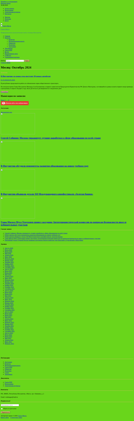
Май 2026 (8, 253)
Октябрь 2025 (9, 266)
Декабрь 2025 (9, 262)
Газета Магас (5, 29)
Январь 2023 (9, 324)
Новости (7, 38)
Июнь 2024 (8, 294)
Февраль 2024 (9, 301)
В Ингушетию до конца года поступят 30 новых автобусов (26, 76)
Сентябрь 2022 (10, 331)
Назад (3, 100)
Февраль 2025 (9, 280)
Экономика (8, 374)
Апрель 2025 (9, 276)
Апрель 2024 (9, 297)
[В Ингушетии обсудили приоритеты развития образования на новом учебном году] (18, 162)
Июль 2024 (8, 292)
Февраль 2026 (9, 259)
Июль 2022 (8, 335)
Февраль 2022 (9, 343)
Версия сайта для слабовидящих (16, 103)
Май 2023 (8, 317)
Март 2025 (8, 278)
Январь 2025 (9, 282)
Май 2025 (8, 274)
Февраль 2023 (9, 322)
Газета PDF (8, 50)
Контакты (8, 14)
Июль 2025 (8, 271)
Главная (7, 36)
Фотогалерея (9, 10)
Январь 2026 (9, 260)
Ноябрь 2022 (9, 328)
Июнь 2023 (8, 315)
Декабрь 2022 (9, 326)
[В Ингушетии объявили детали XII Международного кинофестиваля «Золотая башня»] (18, 190)
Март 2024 (8, 299)
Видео (7, 52)
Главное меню (5, 62)
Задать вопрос (9, 8)
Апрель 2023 (9, 319)
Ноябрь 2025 (9, 264)
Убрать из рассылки (9, 408)
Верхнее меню (5, 3)
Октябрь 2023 (9, 308)
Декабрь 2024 (9, 283)
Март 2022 (8, 342)
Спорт (7, 372)
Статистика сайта (16, 417)
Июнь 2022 (8, 336)
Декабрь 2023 (9, 305)
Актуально (12, 46)
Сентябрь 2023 (10, 310)
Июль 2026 (8, 250)
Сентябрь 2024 (10, 289)
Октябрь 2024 (9, 287)
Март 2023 (8, 320)
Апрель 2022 (9, 340)
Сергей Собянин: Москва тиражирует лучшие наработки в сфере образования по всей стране (51, 138)
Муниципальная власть (16, 41)
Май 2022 (8, 338)
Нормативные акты (11, 54)
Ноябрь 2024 (9, 285)
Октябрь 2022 (9, 329)
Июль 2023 (8, 313)
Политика (12, 45)
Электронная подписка (12, 12)
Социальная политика (12, 57)
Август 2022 (9, 333)
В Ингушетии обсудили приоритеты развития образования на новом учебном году (44, 166)
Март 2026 (8, 257)
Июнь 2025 (8, 273)
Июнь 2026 (8, 252)
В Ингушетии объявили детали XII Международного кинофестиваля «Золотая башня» (47, 194)
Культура (12, 39)
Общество (12, 43)
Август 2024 (9, 290)
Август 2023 (9, 312)
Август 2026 (9, 248)
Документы (8, 48)
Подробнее (4, 92)
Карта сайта (5, 417)
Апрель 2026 (9, 255)
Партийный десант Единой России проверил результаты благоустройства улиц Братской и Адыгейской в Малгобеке (44, 240)
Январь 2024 (9, 303)
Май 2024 (8, 296)
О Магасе (8, 55)
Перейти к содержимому (9, 1)
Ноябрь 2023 (9, 306)
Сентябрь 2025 (10, 267)
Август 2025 (9, 269)
